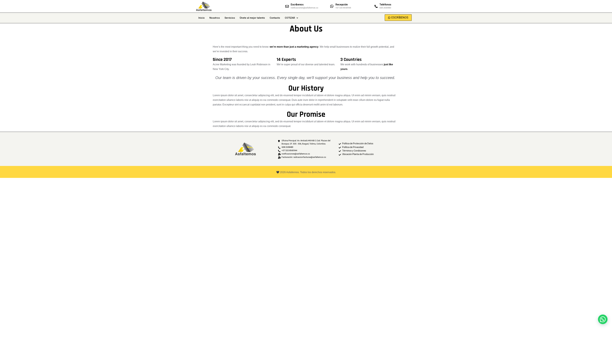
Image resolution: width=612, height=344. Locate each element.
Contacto (275, 17)
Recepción (341, 4)
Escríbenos (297, 4)
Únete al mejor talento (252, 17)
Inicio (201, 17)
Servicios (230, 17)
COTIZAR (290, 17)
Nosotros (214, 17)
